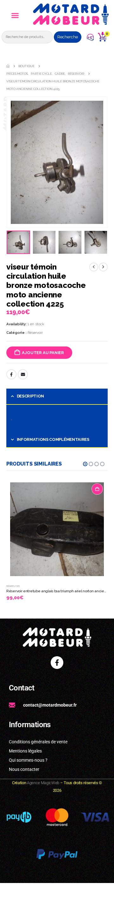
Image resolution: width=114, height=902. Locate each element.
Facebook (11, 374)
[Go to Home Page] (8, 66)
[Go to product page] (57, 529)
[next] (103, 267)
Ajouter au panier (43, 352)
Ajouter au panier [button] (97, 489)
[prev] (93, 267)
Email (23, 374)
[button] (15, 16)
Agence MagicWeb (43, 782)
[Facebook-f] (57, 662)
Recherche (67, 37)
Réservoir (35, 333)
